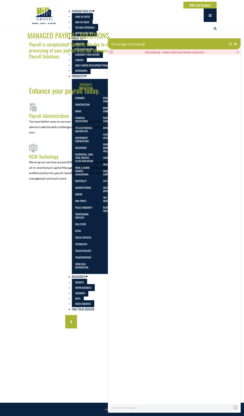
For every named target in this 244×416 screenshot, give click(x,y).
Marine (78, 194)
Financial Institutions (81, 119)
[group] (174, 229)
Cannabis (80, 98)
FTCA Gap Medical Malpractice (83, 129)
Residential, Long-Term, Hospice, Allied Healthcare (84, 158)
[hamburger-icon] (210, 15)
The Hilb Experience (85, 27)
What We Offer (82, 16)
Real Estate (80, 224)
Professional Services (82, 215)
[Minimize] (235, 44)
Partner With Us (82, 11)
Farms (78, 111)
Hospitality (81, 181)
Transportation (83, 257)
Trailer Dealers (83, 251)
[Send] (235, 407)
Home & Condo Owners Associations (82, 171)
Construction (82, 104)
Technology (81, 244)
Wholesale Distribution (81, 265)
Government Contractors (82, 139)
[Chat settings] (230, 44)
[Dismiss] (238, 52)
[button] (215, 28)
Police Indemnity (83, 207)
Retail (78, 231)
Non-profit (80, 201)
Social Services (83, 237)
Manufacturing (83, 187)
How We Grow (82, 22)
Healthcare (81, 148)
